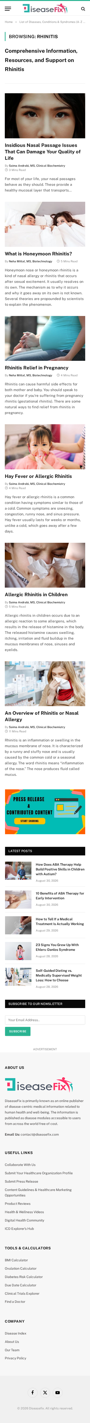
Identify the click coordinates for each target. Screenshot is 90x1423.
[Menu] (8, 8)
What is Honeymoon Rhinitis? (38, 254)
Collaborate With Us (20, 1165)
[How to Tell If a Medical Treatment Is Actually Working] (18, 925)
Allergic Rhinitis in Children (36, 594)
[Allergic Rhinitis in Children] (45, 565)
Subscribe (17, 1031)
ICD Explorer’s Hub (19, 1229)
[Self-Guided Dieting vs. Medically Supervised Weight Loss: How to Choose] (18, 977)
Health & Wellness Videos (24, 1212)
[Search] (82, 8)
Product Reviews (17, 1204)
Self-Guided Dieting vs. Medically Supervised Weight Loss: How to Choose (59, 975)
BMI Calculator (16, 1260)
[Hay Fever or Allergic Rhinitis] (45, 446)
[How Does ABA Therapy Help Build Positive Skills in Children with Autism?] (18, 871)
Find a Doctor (15, 1302)
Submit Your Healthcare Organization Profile (39, 1173)
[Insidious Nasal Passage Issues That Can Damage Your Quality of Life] (45, 115)
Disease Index (15, 1333)
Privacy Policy (15, 1358)
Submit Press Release (21, 1181)
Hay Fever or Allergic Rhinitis (38, 476)
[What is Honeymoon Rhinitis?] (45, 224)
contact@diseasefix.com (40, 1134)
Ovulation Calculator (20, 1268)
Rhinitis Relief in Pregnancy (36, 368)
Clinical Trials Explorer (22, 1293)
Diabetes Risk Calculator (24, 1277)
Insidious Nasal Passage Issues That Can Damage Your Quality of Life (43, 151)
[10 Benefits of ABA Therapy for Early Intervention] (18, 899)
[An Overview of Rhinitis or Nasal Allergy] (45, 683)
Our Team (12, 1350)
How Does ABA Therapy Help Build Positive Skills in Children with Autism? (60, 869)
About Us (12, 1342)
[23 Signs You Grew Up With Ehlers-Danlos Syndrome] (18, 951)
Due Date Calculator (20, 1285)
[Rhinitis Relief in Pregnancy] (45, 338)
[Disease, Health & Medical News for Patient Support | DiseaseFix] (45, 8)
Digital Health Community (24, 1220)
